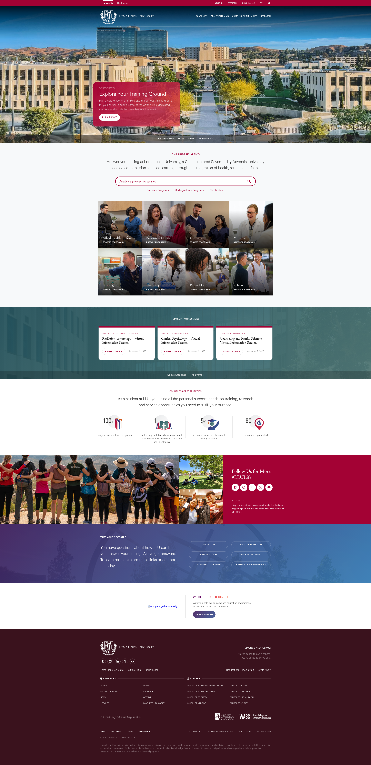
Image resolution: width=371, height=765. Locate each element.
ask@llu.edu (152, 669)
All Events (197, 374)
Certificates (216, 190)
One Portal (148, 691)
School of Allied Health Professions (205, 685)
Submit (249, 181)
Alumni (103, 685)
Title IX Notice (194, 732)
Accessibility (245, 732)
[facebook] (236, 487)
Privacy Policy (264, 732)
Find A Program (248, 3)
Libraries (104, 703)
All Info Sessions (176, 374)
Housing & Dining (251, 555)
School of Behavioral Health (201, 691)
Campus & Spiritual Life (244, 16)
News (103, 697)
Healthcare (122, 3)
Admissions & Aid (220, 16)
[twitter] (261, 487)
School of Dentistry (197, 697)
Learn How (202, 614)
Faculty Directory (251, 544)
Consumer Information (154, 703)
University (108, 3)
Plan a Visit (109, 117)
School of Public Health (242, 697)
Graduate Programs (158, 190)
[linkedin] (252, 487)
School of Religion (239, 703)
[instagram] (244, 487)
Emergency (144, 732)
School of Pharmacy (240, 691)
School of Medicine (196, 703)
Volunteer (116, 732)
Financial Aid (208, 555)
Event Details (113, 351)
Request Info (166, 138)
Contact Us (232, 3)
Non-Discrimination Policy (220, 732)
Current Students (109, 691)
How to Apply (186, 138)
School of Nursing (239, 685)
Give (261, 3)
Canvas (146, 685)
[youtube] (269, 487)
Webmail (147, 697)
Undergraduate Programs (189, 190)
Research (266, 16)
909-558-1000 (135, 669)
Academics (201, 16)
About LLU (219, 3)
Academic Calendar (208, 565)
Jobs (102, 732)
